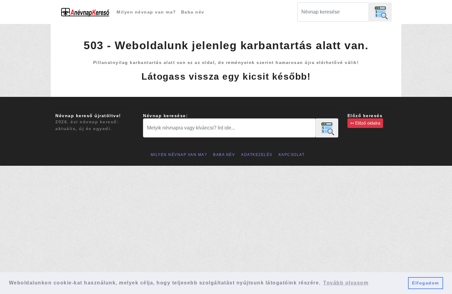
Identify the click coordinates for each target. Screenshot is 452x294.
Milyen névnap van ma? (146, 12)
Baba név (192, 12)
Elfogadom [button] (425, 282)
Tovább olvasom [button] (345, 282)
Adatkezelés (256, 155)
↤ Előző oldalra (365, 123)
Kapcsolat (292, 155)
